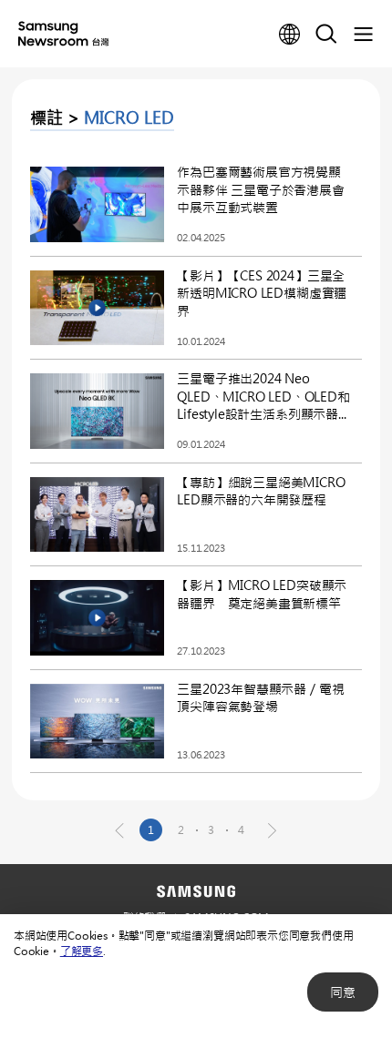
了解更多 (81, 950)
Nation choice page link (290, 34)
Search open (326, 34)
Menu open (363, 34)
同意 (343, 992)
